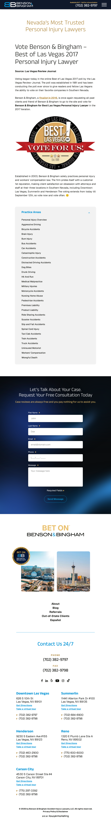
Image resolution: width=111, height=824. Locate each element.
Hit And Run (27, 276)
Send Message (55, 499)
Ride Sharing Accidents (33, 314)
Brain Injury (27, 234)
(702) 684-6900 (73, 715)
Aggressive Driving (31, 224)
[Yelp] (51, 681)
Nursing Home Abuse (32, 295)
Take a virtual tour (26, 709)
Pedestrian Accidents (33, 300)
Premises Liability (31, 305)
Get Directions (24, 705)
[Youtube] (57, 681)
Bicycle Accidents (31, 229)
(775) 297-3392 (28, 790)
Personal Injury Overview (34, 219)
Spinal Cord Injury (30, 329)
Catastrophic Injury (31, 253)
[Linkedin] (46, 681)
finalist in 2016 (48, 97)
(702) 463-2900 (28, 752)
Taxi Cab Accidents (31, 333)
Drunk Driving (28, 272)
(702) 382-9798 (55, 671)
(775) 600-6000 (74, 752)
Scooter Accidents (31, 319)
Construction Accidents (34, 257)
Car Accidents (29, 248)
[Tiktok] (68, 681)
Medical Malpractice (32, 281)
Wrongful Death (29, 357)
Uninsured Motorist (31, 348)
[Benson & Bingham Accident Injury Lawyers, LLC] (18, 4)
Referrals (55, 612)
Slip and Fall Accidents (33, 324)
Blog (56, 608)
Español (55, 620)
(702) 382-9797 (86, 6)
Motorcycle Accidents (33, 291)
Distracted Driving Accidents (36, 262)
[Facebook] (42, 681)
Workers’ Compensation (33, 352)
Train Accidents (29, 338)
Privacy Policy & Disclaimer (55, 811)
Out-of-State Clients (55, 616)
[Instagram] (63, 681)
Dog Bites (26, 267)
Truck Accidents (30, 343)
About (55, 604)
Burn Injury (27, 238)
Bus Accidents (29, 243)
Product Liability (30, 310)
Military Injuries (29, 286)
